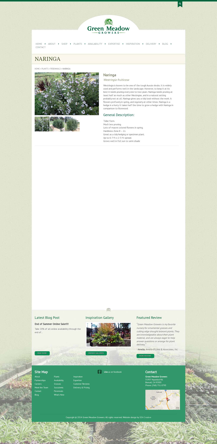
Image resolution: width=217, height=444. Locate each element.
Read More (42, 353)
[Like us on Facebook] (109, 372)
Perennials (55, 69)
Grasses (57, 384)
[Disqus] (82, 189)
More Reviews (145, 356)
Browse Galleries (96, 353)
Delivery (151, 43)
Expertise (114, 43)
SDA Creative (145, 417)
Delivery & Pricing (81, 387)
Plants (78, 43)
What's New (59, 394)
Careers (38, 384)
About (52, 43)
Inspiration (133, 43)
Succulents (58, 387)
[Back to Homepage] (108, 26)
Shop (64, 43)
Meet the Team (41, 387)
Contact (41, 47)
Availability (95, 43)
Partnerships (40, 380)
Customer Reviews (81, 384)
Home (39, 43)
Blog (165, 43)
